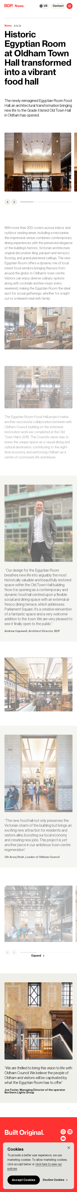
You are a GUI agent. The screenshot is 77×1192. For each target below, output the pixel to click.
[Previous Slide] (7, 202)
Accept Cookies (23, 1180)
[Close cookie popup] (69, 1148)
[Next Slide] (14, 202)
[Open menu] (70, 6)
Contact (58, 5)
